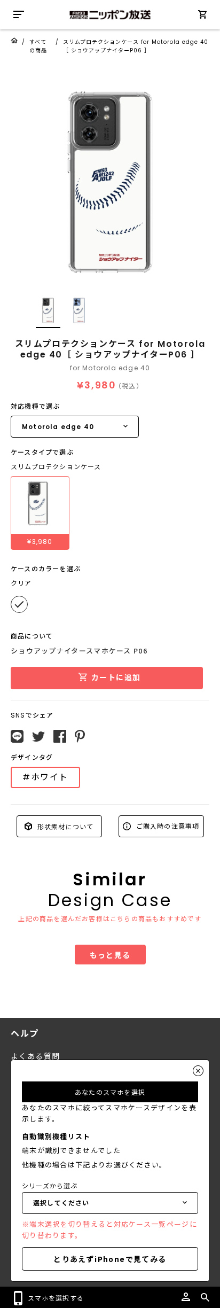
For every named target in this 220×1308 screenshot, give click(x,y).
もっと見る (110, 954)
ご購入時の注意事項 (167, 825)
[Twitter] (38, 736)
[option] (110, 182)
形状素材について (64, 825)
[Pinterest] (80, 736)
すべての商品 (38, 46)
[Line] (17, 736)
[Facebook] (59, 736)
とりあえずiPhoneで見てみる (109, 1259)
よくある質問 (35, 1056)
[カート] (202, 16)
